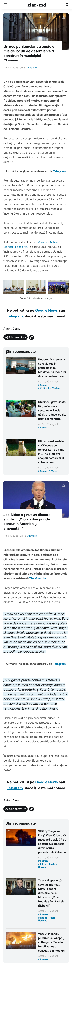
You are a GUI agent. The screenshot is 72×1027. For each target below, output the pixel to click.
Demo (16, 328)
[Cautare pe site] (67, 5)
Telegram (59, 171)
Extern (32, 535)
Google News (46, 310)
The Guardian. (38, 578)
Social (32, 67)
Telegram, (15, 316)
